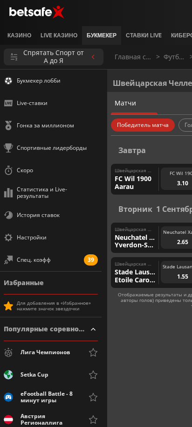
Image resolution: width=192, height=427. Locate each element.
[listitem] (19, 35)
